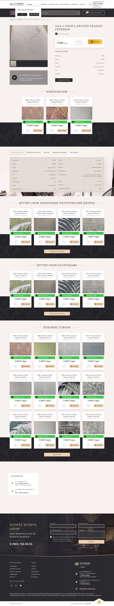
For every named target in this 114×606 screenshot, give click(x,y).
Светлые (33, 566)
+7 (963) (85, 575)
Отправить (91, 541)
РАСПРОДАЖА (100, 70)
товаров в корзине (95, 13)
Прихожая (88, 176)
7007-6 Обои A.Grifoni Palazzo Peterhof (93, 416)
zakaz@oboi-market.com (98, 1)
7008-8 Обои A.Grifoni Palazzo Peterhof (45, 337)
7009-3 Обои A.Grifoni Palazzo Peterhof (20, 376)
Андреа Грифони (100, 63)
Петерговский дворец (99, 66)
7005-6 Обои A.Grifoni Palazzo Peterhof (33, 101)
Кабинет (99, 174)
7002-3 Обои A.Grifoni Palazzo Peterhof (20, 416)
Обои (20, 20)
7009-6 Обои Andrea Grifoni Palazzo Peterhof (44, 212)
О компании (44, 4)
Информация (74, 4)
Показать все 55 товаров (57, 251)
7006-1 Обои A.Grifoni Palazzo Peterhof (45, 376)
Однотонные (35, 571)
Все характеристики (64, 80)
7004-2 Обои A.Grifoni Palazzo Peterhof (69, 212)
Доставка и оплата (53, 4)
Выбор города (34, 14)
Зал (100, 177)
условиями (62, 541)
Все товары (34, 577)
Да (22, 14)
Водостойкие (101, 74)
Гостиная (99, 176)
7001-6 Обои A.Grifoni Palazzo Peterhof (69, 416)
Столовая (91, 174)
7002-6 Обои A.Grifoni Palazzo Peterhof (69, 376)
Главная (12, 20)
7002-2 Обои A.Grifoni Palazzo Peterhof (20, 212)
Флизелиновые (97, 171)
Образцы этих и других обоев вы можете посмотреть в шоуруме (31, 79)
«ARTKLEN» (88, 603)
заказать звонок (97, 7)
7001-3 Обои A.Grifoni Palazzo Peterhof (93, 212)
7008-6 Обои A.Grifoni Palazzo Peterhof (81, 101)
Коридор (86, 174)
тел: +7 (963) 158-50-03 (21, 483)
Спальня (94, 176)
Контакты (82, 4)
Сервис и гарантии (65, 4)
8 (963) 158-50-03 (98, 3)
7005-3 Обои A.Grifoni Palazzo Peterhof (69, 337)
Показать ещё (57, 454)
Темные (33, 569)
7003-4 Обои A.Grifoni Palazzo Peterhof (57, 101)
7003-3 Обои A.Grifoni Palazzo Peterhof (93, 376)
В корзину (96, 41)
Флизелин (98, 160)
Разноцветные (35, 574)
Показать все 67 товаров (57, 313)
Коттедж (84, 176)
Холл (95, 174)
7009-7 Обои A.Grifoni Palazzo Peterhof (93, 337)
